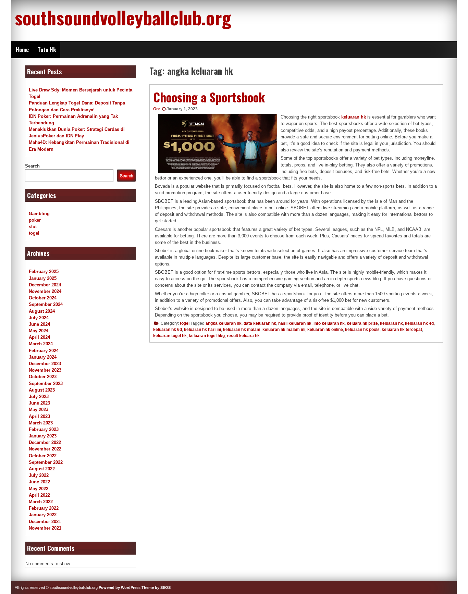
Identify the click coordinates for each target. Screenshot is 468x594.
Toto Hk (47, 50)
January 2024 (43, 357)
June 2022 (39, 481)
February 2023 (44, 429)
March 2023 (41, 422)
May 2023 (38, 409)
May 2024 (38, 330)
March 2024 (41, 343)
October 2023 (43, 376)
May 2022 (38, 488)
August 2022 (42, 468)
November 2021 (45, 528)
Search (32, 166)
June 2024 (39, 324)
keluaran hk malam (241, 329)
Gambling (39, 213)
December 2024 (45, 284)
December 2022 (45, 442)
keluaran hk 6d (167, 329)
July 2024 (39, 317)
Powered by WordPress (119, 587)
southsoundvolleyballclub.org (123, 17)
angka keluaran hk (224, 323)
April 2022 (39, 495)
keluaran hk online (325, 329)
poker (35, 220)
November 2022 (45, 448)
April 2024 (39, 337)
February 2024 (44, 350)
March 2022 (41, 501)
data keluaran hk (260, 323)
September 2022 (46, 462)
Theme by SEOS (156, 587)
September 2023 (46, 383)
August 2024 (42, 311)
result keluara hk (243, 335)
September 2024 (46, 304)
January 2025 (43, 278)
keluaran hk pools (362, 329)
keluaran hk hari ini (202, 329)
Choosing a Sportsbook (209, 97)
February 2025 (44, 271)
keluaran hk (391, 323)
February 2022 (44, 508)
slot (33, 226)
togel (184, 323)
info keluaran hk (329, 323)
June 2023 (39, 403)
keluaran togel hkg (207, 335)
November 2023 (45, 370)
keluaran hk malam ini (283, 329)
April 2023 (39, 416)
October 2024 (43, 297)
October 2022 (43, 455)
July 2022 (39, 475)
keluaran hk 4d (419, 323)
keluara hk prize (362, 323)
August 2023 (42, 390)
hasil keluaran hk (294, 323)
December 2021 (45, 521)
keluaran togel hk (170, 335)
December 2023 (45, 363)
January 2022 (43, 514)
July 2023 (39, 396)
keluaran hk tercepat (402, 329)
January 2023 (43, 435)
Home (22, 50)
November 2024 (45, 291)
